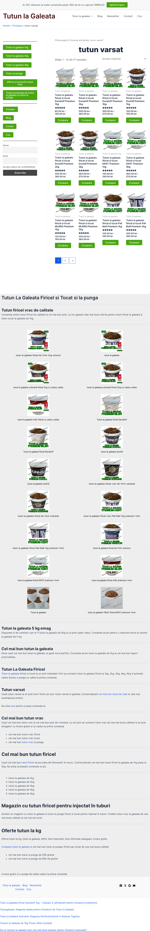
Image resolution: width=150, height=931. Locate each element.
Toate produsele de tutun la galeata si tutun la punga (20, 95)
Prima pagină (61, 40)
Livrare (9, 126)
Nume (6, 145)
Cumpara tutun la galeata (15, 846)
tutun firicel (28, 762)
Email (5, 156)
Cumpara (63, 120)
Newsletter (113, 16)
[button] (91, 16)
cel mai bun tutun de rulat (113, 694)
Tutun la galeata (81, 16)
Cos (8, 134)
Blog (99, 16)
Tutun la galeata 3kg (17, 64)
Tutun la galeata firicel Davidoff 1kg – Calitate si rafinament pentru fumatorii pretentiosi (48, 902)
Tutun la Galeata (29, 16)
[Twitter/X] (125, 885)
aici (13, 705)
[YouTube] (134, 885)
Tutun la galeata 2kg (17, 55)
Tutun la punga (14, 73)
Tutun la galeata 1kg (17, 47)
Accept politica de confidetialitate (19, 167)
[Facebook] (121, 885)
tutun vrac (27, 742)
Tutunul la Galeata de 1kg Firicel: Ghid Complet (26, 923)
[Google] (129, 885)
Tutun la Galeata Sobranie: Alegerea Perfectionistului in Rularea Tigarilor (40, 916)
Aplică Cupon (117, 4)
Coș (139, 16)
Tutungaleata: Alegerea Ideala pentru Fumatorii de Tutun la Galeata (37, 909)
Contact (128, 16)
